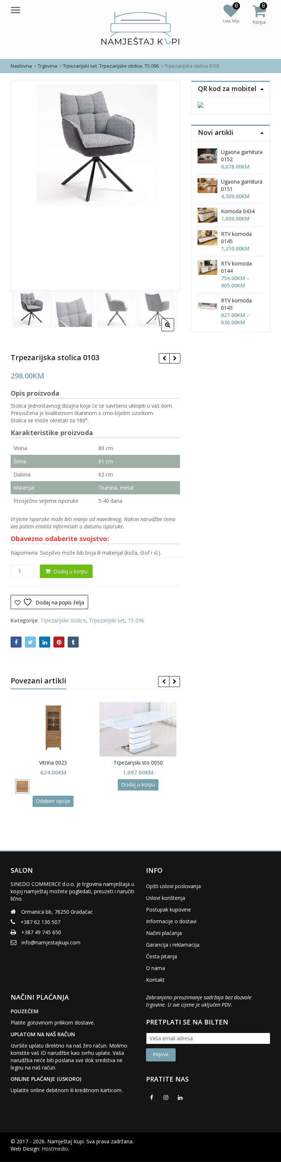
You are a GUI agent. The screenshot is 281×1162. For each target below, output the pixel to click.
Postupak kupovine (168, 909)
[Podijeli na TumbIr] (73, 642)
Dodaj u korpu (70, 571)
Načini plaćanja (164, 932)
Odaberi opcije (53, 800)
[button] (173, 330)
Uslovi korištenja (165, 897)
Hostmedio (55, 1148)
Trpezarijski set (107, 620)
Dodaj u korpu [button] (138, 784)
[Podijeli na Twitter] (30, 642)
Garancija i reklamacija (172, 944)
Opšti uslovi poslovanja (173, 886)
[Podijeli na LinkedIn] (44, 642)
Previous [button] (23, 183)
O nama (155, 968)
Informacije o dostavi (171, 921)
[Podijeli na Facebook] (16, 642)
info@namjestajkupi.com (51, 942)
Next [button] (166, 183)
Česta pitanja (161, 956)
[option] (95, 145)
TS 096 (136, 620)
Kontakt (155, 979)
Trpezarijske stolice (63, 620)
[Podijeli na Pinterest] (58, 642)
